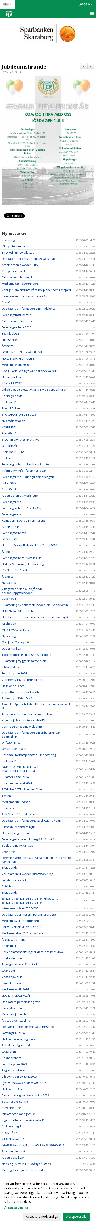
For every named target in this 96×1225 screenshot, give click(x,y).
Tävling (6, 796)
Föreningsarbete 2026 (16, 327)
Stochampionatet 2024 (17, 783)
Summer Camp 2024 (15, 777)
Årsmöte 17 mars (13, 939)
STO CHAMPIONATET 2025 (19, 414)
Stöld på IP (9, 402)
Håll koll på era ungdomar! (19, 1039)
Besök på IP (10, 599)
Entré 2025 (9, 483)
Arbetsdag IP (10, 527)
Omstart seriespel (14, 749)
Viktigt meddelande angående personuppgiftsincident (22, 591)
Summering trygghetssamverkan (24, 661)
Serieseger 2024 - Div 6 (17, 698)
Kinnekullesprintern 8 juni (19, 827)
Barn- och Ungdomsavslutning (22, 727)
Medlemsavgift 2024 (15, 989)
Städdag (7, 886)
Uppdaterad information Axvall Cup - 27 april (32, 821)
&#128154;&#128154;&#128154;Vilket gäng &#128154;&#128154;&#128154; (30, 900)
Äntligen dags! (11, 1126)
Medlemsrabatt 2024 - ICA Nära (22, 933)
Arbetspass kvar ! (13, 1158)
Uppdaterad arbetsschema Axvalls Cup (28, 259)
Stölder (7, 458)
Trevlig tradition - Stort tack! (20, 964)
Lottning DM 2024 (13, 1033)
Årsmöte (7, 302)
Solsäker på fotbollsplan (18, 814)
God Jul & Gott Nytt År (16, 995)
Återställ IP (9, 433)
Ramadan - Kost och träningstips (24, 520)
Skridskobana (11, 983)
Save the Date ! (12, 1108)
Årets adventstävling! (16, 1020)
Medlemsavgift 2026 (15, 365)
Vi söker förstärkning (16, 570)
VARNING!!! (9, 427)
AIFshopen (9, 624)
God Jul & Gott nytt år (16, 642)
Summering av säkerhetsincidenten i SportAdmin (35, 605)
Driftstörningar (12, 742)
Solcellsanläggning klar (17, 1045)
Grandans (9, 971)
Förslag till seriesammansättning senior (28, 1027)
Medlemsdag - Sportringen (20, 284)
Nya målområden (13, 421)
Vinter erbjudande (14, 1014)
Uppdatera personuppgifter (21, 1002)
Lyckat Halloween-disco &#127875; (25, 1083)
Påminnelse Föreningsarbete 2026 (25, 296)
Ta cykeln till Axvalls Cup (18, 252)
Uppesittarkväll (12, 377)
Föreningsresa (11, 502)
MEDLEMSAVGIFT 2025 (16, 630)
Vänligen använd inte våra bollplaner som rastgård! (36, 290)
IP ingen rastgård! (13, 271)
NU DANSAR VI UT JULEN (17, 611)
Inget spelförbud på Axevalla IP (23, 1120)
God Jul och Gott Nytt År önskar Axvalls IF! (29, 371)
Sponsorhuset (11, 1058)
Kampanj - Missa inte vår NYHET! (23, 720)
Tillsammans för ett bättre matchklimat (28, 714)
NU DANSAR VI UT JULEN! (18, 358)
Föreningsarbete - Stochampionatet (26, 464)
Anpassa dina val (16, 1207)
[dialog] (48, 1200)
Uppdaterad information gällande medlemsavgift (35, 617)
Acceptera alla (76, 1216)
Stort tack (8, 808)
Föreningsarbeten (14, 533)
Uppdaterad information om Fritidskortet (29, 309)
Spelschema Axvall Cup (17, 845)
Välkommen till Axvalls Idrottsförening (27, 874)
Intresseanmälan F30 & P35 (20, 908)
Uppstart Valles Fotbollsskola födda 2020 (29, 545)
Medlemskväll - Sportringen (20, 921)
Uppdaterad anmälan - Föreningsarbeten (30, 914)
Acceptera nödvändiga (42, 1216)
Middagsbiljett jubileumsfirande (23, 1170)
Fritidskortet (10, 340)
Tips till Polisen (12, 408)
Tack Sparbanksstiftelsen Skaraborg (26, 655)
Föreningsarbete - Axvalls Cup (22, 508)
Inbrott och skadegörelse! (19, 1114)
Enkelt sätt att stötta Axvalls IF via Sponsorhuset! (34, 390)
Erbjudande (10, 867)
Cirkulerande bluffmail (17, 277)
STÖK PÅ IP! (9, 1133)
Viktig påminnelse (14, 246)
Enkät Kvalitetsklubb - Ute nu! (21, 927)
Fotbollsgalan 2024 (14, 673)
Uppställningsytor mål (16, 833)
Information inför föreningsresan (24, 471)
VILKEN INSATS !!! (13, 1139)
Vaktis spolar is (12, 977)
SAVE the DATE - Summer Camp (23, 789)
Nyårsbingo (9, 636)
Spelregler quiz (12, 396)
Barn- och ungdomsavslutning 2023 (25, 1095)
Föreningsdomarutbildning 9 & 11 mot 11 (29, 839)
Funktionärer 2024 (14, 880)
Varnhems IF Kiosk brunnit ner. (22, 680)
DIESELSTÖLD (11, 539)
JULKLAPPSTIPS (12, 383)
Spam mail (9, 946)
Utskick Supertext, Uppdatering (23, 564)
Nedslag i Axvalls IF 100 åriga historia (26, 1164)
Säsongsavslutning (15, 1101)
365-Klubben (10, 333)
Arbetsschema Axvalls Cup (20, 265)
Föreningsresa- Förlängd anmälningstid (28, 477)
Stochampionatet (13, 1151)
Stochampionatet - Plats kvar (21, 439)
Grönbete (8, 852)
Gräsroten (9, 1052)
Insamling (8, 240)
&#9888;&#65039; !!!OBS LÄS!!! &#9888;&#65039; (33, 1145)
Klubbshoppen (12, 1008)
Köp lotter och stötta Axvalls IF (22, 692)
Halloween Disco (13, 686)
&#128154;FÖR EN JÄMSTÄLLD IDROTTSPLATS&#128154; (21, 769)
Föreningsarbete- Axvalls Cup (22, 558)
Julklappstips (10, 667)
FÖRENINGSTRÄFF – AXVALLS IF (22, 352)
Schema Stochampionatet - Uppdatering (29, 755)
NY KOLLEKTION (12, 583)
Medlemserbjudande (16, 802)
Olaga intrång (11, 446)
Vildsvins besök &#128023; (20, 1077)
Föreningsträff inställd (16, 315)
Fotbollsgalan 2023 (14, 1064)
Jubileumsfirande (24, 66)
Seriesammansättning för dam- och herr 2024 (32, 952)
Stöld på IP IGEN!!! (13, 452)
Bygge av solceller (14, 1070)
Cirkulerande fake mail (17, 321)
